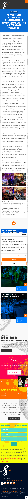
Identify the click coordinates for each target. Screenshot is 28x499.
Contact (12, 491)
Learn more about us (14, 418)
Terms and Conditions (5, 491)
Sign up (14, 444)
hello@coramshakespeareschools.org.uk (10, 458)
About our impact (6, 350)
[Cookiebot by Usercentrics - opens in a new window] (21, 234)
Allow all (14, 259)
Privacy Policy (4, 461)
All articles (14, 11)
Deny (14, 263)
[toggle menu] (26, 1)
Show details (21, 255)
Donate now (14, 372)
